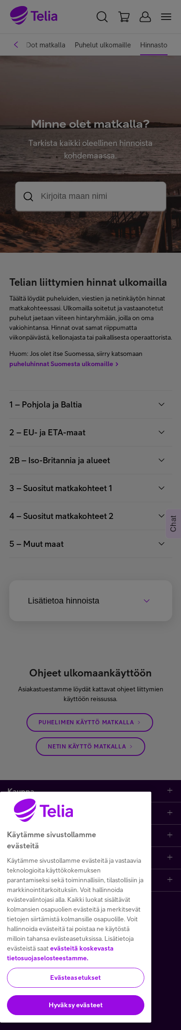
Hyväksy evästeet (76, 1005)
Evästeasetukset (75, 977)
